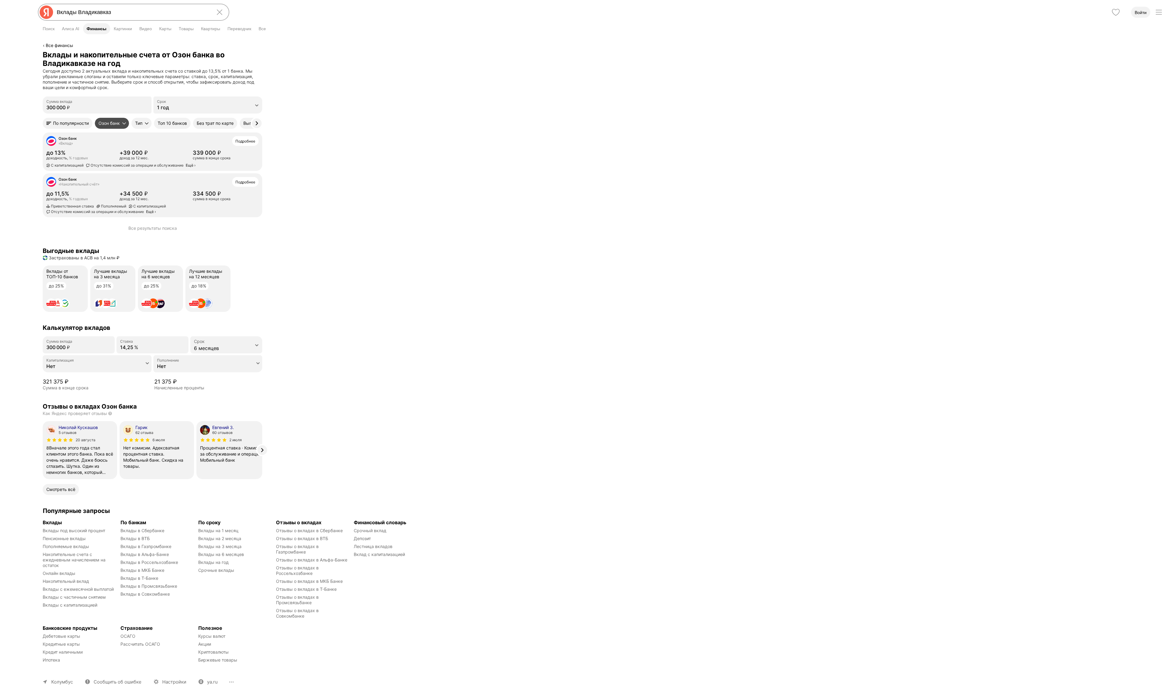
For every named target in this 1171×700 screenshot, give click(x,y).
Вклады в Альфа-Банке (144, 554)
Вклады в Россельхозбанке (149, 562)
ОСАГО (127, 636)
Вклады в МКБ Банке (142, 570)
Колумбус (62, 682)
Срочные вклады (216, 570)
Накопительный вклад (66, 581)
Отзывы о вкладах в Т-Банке (306, 589)
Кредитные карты (61, 644)
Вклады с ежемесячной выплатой (78, 589)
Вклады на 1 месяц (218, 530)
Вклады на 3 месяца (220, 546)
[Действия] (261, 54)
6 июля (158, 440)
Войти (1141, 12)
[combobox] (132, 12)
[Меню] (1159, 12)
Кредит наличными (63, 652)
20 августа (85, 440)
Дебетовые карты (61, 636)
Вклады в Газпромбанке (145, 546)
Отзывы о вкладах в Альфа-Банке (311, 559)
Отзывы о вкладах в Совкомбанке (298, 613)
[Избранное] (1116, 12)
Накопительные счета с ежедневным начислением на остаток (75, 560)
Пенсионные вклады (64, 538)
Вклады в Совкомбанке (145, 594)
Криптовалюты (213, 652)
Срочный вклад (370, 530)
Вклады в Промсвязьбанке (148, 586)
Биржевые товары (217, 659)
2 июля (235, 440)
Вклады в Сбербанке (142, 530)
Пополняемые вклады (66, 546)
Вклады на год (213, 562)
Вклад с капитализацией (379, 554)
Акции (204, 644)
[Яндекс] (46, 12)
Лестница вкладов (373, 546)
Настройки (174, 682)
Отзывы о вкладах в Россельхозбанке (298, 570)
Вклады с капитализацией (70, 605)
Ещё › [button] (190, 165)
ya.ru (212, 682)
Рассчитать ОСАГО (140, 644)
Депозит (362, 538)
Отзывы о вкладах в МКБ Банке (309, 581)
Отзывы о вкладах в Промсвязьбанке (298, 599)
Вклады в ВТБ (135, 538)
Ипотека (51, 659)
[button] (67, 123)
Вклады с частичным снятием (74, 597)
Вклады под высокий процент (74, 530)
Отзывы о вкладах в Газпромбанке (298, 549)
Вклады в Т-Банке (139, 578)
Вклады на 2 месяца (219, 538)
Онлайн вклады (59, 573)
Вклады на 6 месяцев (221, 554)
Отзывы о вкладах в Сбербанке (309, 530)
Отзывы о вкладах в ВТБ (302, 538)
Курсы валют (211, 636)
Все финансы (59, 45)
